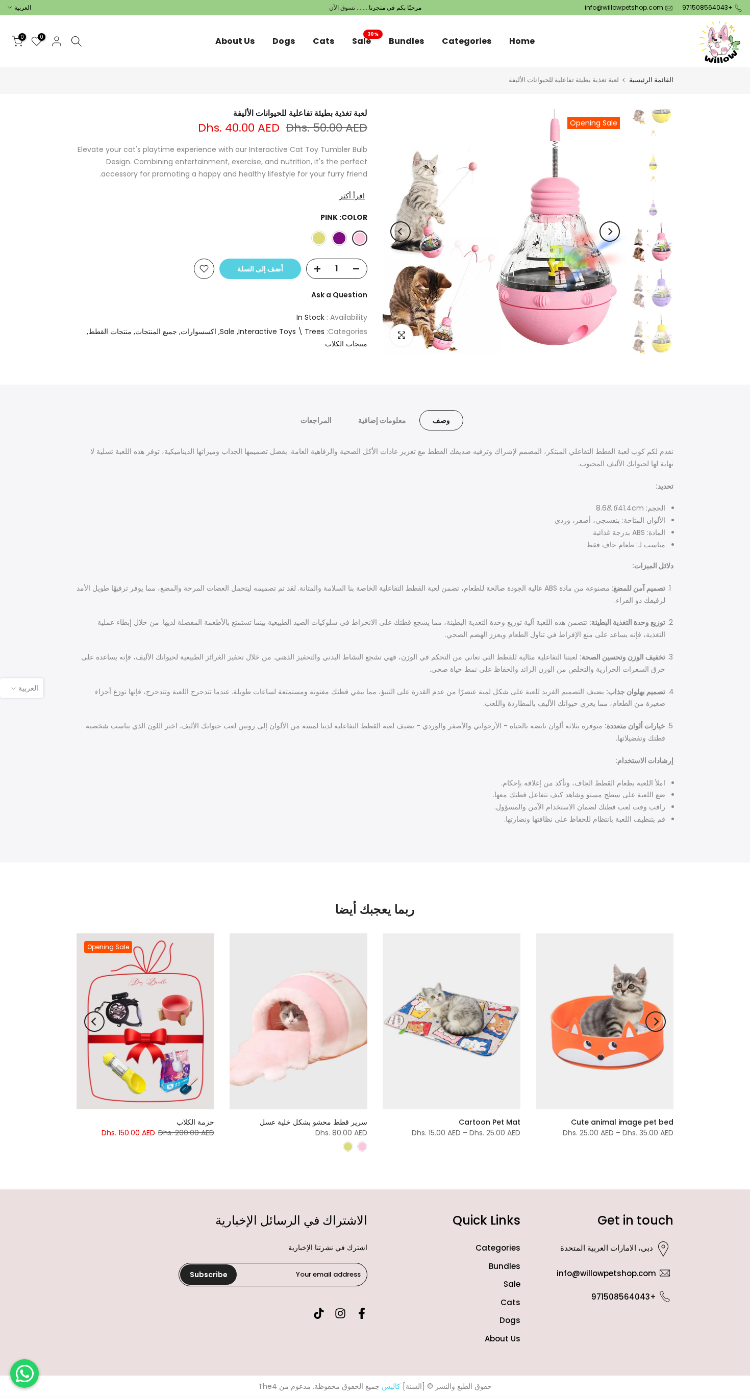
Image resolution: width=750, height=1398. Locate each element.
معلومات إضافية (382, 420)
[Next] (400, 231)
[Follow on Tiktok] (318, 1313)
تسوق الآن (342, 7)
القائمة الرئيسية (651, 80)
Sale (365, 41)
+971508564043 (707, 7)
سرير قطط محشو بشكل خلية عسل (313, 1122)
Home (522, 41)
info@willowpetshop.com (624, 7)
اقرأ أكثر (352, 195)
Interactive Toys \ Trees (281, 331)
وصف (441, 420)
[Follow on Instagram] (340, 1313)
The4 (267, 1386)
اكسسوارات (198, 331)
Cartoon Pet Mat (489, 1122)
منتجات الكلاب (346, 344)
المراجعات (316, 420)
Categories (466, 41)
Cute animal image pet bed (622, 1122)
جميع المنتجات (156, 331)
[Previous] (609, 231)
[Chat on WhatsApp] (24, 1373)
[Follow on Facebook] (361, 1313)
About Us (235, 41)
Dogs (283, 41)
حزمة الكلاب (195, 1122)
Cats (323, 41)
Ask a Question (339, 295)
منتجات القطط (110, 331)
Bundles (406, 41)
